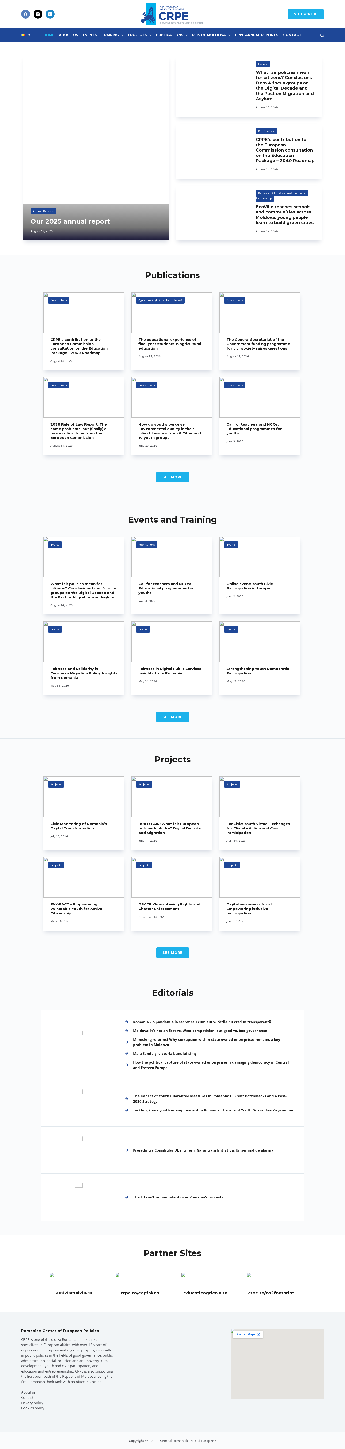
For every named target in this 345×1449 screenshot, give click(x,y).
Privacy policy (32, 1402)
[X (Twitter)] (38, 14)
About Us (68, 35)
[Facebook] (25, 14)
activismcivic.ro (74, 1292)
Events (90, 35)
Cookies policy (32, 1408)
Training (110, 35)
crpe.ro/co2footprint (271, 1293)
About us (28, 1392)
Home (48, 35)
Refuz (56, 1434)
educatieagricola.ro (205, 1293)
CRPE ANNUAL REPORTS (256, 35)
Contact (292, 35)
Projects (137, 35)
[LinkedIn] (50, 14)
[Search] (322, 35)
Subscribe (306, 14)
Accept (27, 1434)
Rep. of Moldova (209, 35)
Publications (169, 35)
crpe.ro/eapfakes (140, 1293)
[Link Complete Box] (96, 148)
